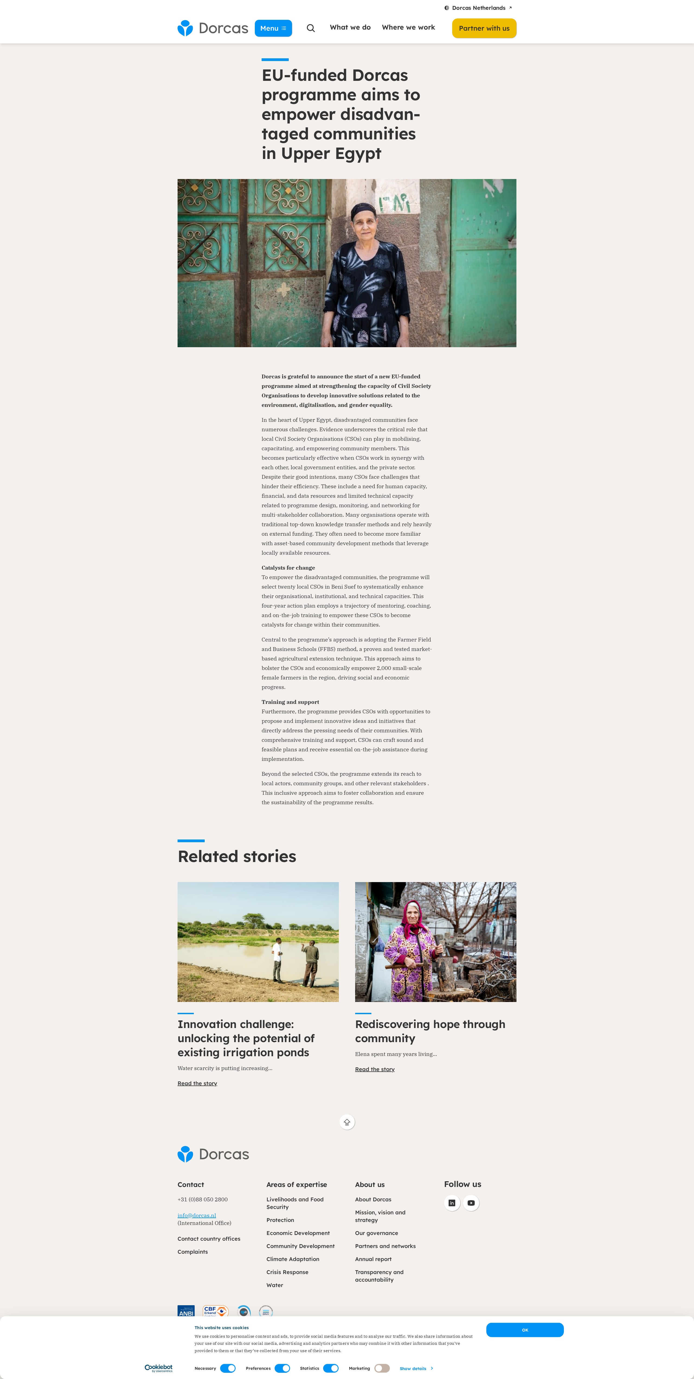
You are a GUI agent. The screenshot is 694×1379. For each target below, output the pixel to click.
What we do (350, 27)
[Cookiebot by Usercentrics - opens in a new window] (158, 1368)
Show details (413, 1368)
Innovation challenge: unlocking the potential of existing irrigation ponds (246, 1038)
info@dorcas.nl (197, 1215)
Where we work (408, 27)
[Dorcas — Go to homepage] (209, 28)
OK (525, 1330)
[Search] (311, 28)
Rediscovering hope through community (430, 1031)
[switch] (282, 1368)
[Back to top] (347, 1122)
